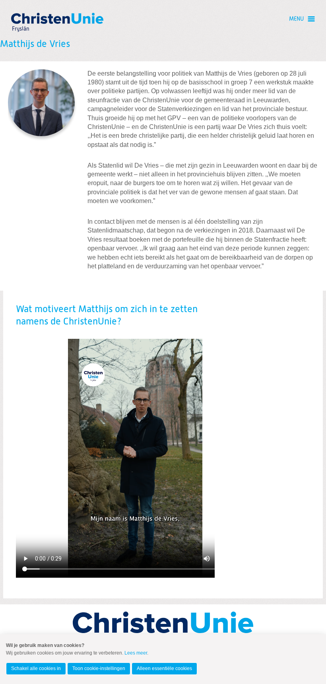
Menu (296, 19)
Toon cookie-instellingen (98, 668)
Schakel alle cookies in (36, 668)
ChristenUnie (20, 18)
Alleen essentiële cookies (164, 668)
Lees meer (135, 653)
